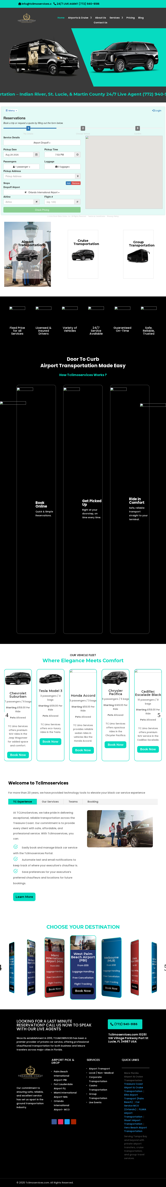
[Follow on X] (67, 1121)
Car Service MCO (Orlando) (132, 1105)
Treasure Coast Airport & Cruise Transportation (133, 1087)
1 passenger (22, 166)
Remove (76, 183)
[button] (7, 715)
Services (115, 18)
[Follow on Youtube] (73, 1121)
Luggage (49, 161)
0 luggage (63, 166)
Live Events (95, 1102)
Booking (93, 802)
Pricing (130, 18)
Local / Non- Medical (101, 1072)
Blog (141, 18)
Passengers (9, 161)
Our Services (50, 802)
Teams (73, 802)
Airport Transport (99, 1068)
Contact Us (100, 22)
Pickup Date (10, 149)
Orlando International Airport (42, 192)
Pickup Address (12, 171)
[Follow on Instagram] (60, 1121)
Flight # (48, 196)
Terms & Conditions (96, 216)
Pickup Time (51, 149)
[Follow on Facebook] (54, 1121)
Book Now (18, 755)
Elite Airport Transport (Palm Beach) (134, 1098)
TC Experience (22, 802)
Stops (6, 183)
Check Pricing (42, 209)
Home (61, 18)
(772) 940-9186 (125, 1024)
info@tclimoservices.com (39, 4)
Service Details (11, 137)
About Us (100, 18)
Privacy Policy (113, 216)
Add (68, 183)
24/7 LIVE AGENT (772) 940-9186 (78, 4)
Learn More (24, 897)
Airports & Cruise (78, 18)
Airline (7, 196)
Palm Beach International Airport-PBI (61, 1076)
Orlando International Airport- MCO (62, 1105)
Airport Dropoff (41, 142)
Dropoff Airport (11, 187)
